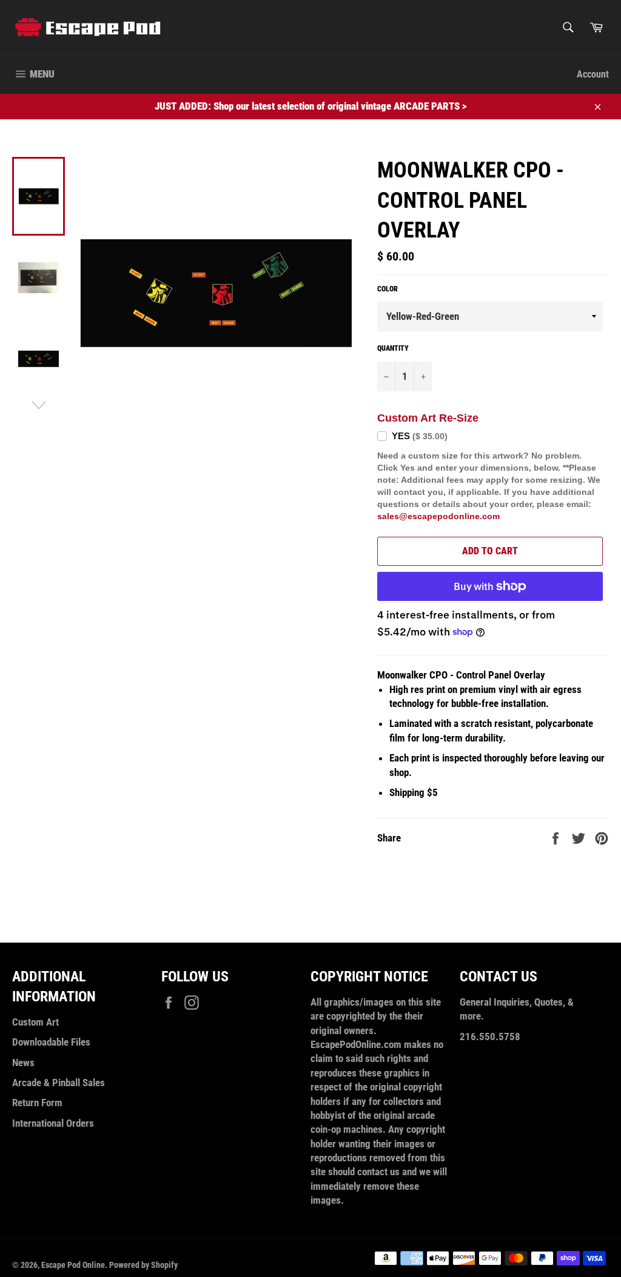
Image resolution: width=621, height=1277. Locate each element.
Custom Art (35, 1022)
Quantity (393, 348)
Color (387, 289)
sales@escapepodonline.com (438, 516)
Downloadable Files (51, 1042)
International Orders (53, 1123)
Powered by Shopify (143, 1265)
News (23, 1062)
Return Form (37, 1102)
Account (593, 74)
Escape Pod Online (73, 1265)
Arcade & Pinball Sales (58, 1082)
